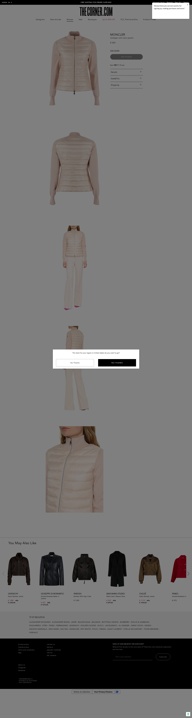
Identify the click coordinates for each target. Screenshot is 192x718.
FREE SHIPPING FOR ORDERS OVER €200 (96, 2)
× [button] (187, 4)
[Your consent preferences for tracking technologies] (188, 714)
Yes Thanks (117, 362)
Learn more (161, 14)
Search (186, 2)
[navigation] (7, 2)
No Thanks (75, 362)
